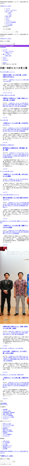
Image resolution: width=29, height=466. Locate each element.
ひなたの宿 (18, 356)
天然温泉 (10, 357)
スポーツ (5, 58)
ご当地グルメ (11, 79)
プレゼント (5, 60)
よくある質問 (6, 442)
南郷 (20, 230)
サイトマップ (6, 426)
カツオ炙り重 (23, 103)
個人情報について (7, 445)
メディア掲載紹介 (7, 434)
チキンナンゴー (7, 332)
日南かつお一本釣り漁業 (21, 332)
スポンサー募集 (7, 411)
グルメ (4, 57)
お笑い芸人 (11, 331)
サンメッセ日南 (7, 154)
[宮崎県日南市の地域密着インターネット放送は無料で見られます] (6, 6)
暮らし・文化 (6, 54)
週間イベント (9, 52)
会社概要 (5, 448)
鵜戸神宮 (10, 157)
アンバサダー (25, 331)
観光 (19, 155)
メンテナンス (6, 435)
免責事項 (5, 432)
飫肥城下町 (23, 155)
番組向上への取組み (8, 431)
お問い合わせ (6, 441)
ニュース (5, 49)
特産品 (15, 155)
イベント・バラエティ (8, 51)
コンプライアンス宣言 (8, 425)
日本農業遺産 (23, 106)
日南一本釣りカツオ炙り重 (12, 106)
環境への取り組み (7, 429)
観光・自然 (8, 55)
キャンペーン (19, 79)
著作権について (7, 447)
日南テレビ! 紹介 (7, 423)
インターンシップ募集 (8, 417)
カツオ (17, 103)
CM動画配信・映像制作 (9, 412)
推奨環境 (5, 428)
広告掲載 (5, 409)
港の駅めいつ (10, 155)
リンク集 (5, 444)
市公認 (13, 332)
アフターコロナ (20, 152)
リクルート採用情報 (8, 415)
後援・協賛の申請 (7, 414)
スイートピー (14, 154)
